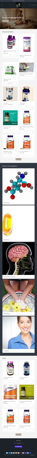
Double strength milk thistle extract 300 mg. (27, 127)
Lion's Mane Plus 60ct (23, 377)
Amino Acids (6, 202)
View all (18, 159)
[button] (2, 5)
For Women (6, 350)
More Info (5, 21)
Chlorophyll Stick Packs (7, 79)
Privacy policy (22, 454)
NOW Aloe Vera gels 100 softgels (25, 425)
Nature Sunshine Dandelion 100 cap (26, 401)
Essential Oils (6, 313)
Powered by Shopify (12, 454)
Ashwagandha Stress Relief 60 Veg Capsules (9, 402)
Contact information (32, 455)
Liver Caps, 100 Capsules (24, 151)
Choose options (10, 83)
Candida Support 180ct (7, 151)
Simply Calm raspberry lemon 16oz (25, 55)
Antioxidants (6, 239)
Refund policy (18, 454)
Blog (22, 443)
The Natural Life (8, 454)
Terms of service (27, 454)
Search (15, 443)
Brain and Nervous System (9, 276)
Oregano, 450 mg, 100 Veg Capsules (9, 425)
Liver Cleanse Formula (7, 126)
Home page (19, 443)
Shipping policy (33, 454)
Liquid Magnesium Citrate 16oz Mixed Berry (9, 51)
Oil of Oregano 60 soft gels (8, 377)
